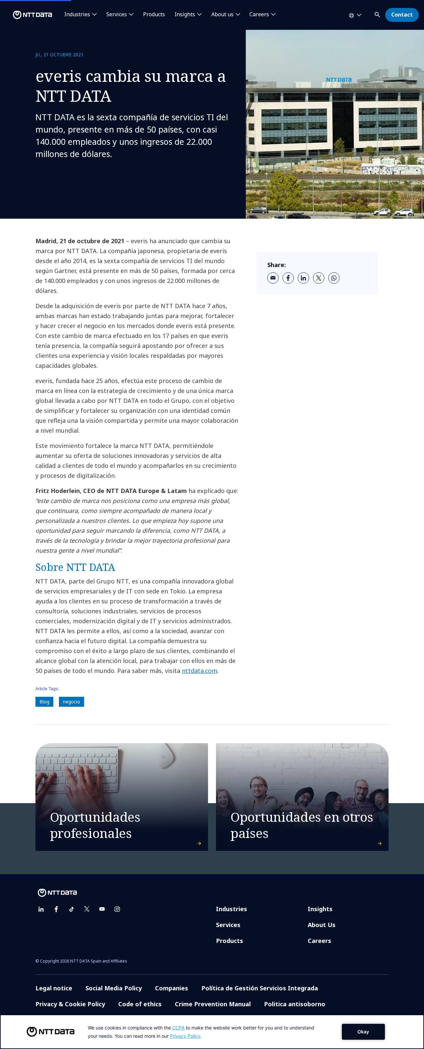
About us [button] (222, 14)
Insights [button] (185, 14)
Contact (402, 14)
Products (154, 14)
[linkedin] (303, 278)
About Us (322, 925)
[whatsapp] (334, 278)
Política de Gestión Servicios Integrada (259, 988)
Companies (171, 988)
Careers (319, 941)
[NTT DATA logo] (27, 15)
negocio (71, 701)
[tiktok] (71, 909)
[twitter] (318, 278)
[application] (212, 1032)
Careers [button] (259, 14)
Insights (320, 909)
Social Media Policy (113, 988)
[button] (378, 13)
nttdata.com (199, 671)
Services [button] (116, 14)
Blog (44, 701)
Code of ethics (140, 1004)
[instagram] (117, 909)
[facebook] (288, 278)
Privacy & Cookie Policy (70, 1004)
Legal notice (53, 988)
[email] (273, 278)
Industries (231, 909)
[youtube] (102, 909)
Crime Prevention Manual (213, 1004)
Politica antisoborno (294, 1004)
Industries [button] (77, 14)
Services (228, 925)
